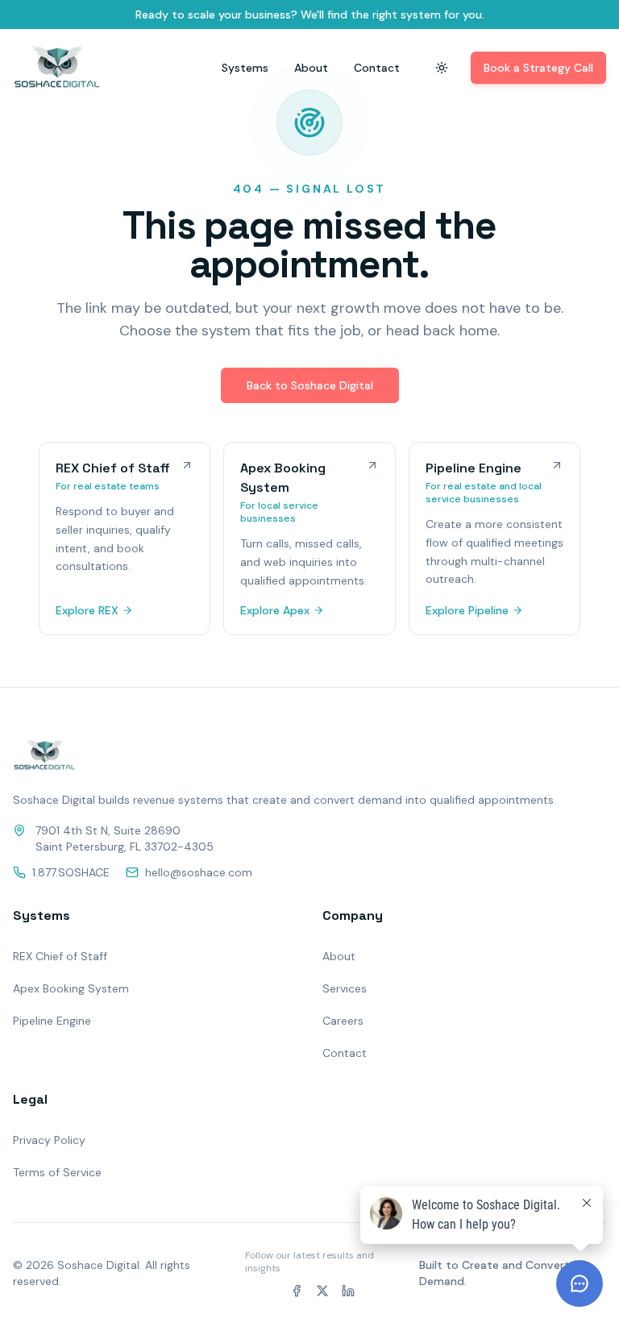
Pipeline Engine (52, 1020)
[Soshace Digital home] (57, 67)
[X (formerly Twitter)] (322, 1290)
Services (344, 988)
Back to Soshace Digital (310, 385)
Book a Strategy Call (538, 67)
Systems (245, 67)
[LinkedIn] (348, 1290)
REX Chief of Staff (60, 956)
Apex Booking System (71, 988)
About (311, 67)
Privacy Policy (49, 1140)
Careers (343, 1020)
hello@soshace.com (198, 872)
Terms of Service (57, 1172)
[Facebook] (296, 1290)
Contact (377, 67)
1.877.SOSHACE (71, 872)
